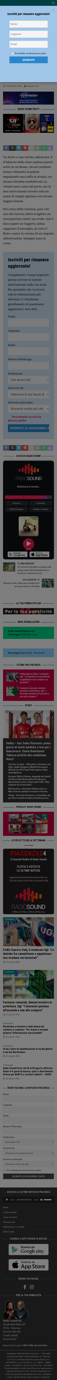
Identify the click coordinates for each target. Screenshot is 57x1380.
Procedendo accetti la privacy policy (30, 53)
